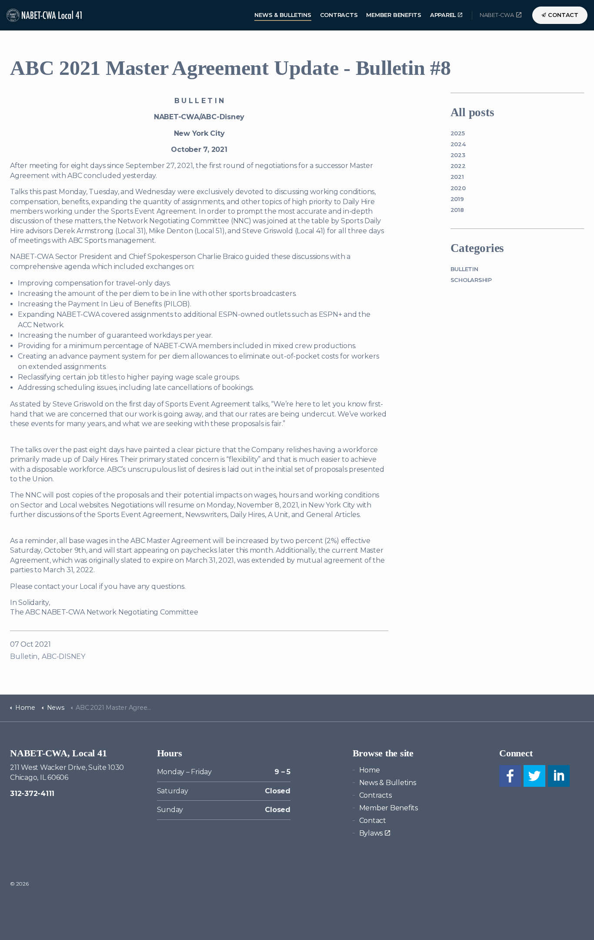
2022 (458, 166)
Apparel (443, 15)
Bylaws (371, 833)
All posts (472, 112)
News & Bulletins (282, 15)
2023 (458, 155)
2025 (458, 133)
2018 (457, 210)
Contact (563, 15)
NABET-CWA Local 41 (45, 15)
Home (369, 770)
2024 (458, 144)
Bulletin (23, 656)
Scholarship (471, 280)
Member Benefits (393, 15)
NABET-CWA (497, 15)
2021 (457, 177)
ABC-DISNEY (63, 656)
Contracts (339, 15)
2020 (458, 188)
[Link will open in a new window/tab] (510, 776)
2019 (457, 199)
